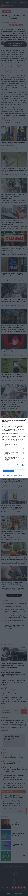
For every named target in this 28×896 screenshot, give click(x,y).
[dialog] (14, 448)
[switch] (23, 448)
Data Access (14, 475)
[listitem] (14, 445)
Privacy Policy (22, 475)
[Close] (25, 420)
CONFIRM (8, 470)
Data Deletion (6, 475)
